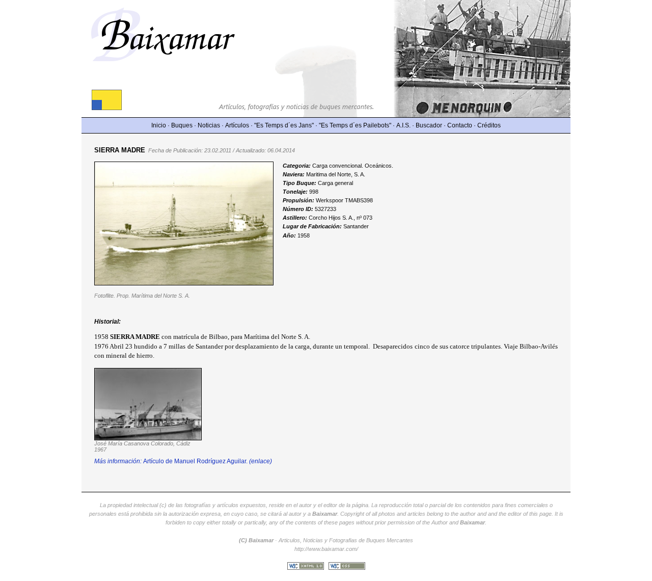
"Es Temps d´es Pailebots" (355, 125)
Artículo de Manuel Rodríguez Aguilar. (183, 461)
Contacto (459, 125)
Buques (182, 125)
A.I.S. (403, 125)
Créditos (489, 125)
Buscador (429, 125)
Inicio (158, 125)
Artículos (237, 125)
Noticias (209, 125)
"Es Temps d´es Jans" (284, 125)
